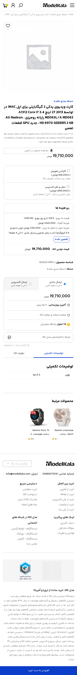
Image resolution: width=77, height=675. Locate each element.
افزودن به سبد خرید (38, 670)
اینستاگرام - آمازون (27, 539)
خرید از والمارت (66, 505)
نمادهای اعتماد (29, 505)
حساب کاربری (67, 523)
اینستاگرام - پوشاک (26, 534)
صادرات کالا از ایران (27, 500)
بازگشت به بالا (19, 464)
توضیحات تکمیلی (53, 353)
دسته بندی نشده (59, 14)
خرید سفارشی (30, 489)
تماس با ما (32, 544)
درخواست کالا (30, 494)
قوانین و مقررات (66, 533)
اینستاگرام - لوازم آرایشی (24, 529)
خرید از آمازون (67, 489)
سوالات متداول (66, 528)
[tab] (53, 353)
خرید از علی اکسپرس (63, 500)
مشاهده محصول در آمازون (36, 150)
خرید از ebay (67, 494)
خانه (71, 14)
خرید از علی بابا (66, 510)
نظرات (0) (19, 353)
